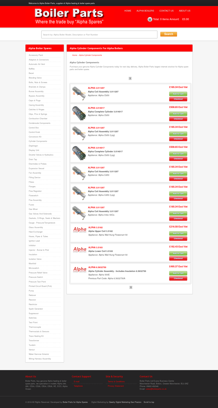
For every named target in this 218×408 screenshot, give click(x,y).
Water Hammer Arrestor (39, 354)
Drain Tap (33, 159)
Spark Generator (36, 308)
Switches (33, 317)
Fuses (31, 204)
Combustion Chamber (38, 118)
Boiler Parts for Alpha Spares (75, 402)
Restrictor (33, 304)
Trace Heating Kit (36, 336)
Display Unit (34, 150)
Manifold (32, 263)
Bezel (31, 73)
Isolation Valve (35, 259)
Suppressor (34, 313)
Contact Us (166, 10)
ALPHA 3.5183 (95, 247)
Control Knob (34, 132)
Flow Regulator (35, 191)
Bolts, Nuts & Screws (38, 82)
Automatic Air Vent (37, 64)
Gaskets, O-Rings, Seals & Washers (44, 218)
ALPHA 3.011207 (96, 87)
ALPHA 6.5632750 (97, 267)
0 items (164, 19)
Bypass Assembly (36, 95)
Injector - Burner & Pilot (39, 250)
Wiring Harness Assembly (40, 358)
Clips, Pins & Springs (38, 114)
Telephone (78, 385)
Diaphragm (33, 145)
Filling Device (34, 177)
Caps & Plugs (35, 100)
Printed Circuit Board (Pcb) (40, 286)
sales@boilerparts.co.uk (156, 388)
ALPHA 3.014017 (96, 107)
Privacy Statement (116, 385)
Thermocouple (35, 327)
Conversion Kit (35, 136)
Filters (31, 182)
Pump (31, 290)
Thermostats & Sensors (39, 331)
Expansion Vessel (36, 168)
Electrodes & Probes (38, 163)
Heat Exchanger (36, 231)
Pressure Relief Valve (38, 272)
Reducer (32, 295)
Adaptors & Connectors (39, 59)
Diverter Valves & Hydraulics (41, 154)
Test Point (33, 322)
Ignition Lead (34, 240)
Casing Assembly (36, 105)
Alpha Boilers (145, 10)
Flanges (32, 186)
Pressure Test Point (37, 281)
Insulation (33, 254)
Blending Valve (35, 77)
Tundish (32, 345)
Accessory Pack (36, 55)
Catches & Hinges (36, 109)
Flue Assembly (35, 200)
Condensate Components (39, 123)
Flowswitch (33, 195)
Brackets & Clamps (37, 86)
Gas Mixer (33, 209)
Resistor (32, 299)
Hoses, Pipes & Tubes (38, 236)
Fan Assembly (35, 172)
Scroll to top (149, 402)
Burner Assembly (36, 91)
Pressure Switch (36, 277)
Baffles (32, 68)
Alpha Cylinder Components (90, 55)
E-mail (76, 381)
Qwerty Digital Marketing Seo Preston (125, 402)
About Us (184, 10)
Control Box (34, 127)
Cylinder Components (38, 141)
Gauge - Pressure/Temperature (42, 222)
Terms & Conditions (116, 381)
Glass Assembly (36, 227)
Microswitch (34, 268)
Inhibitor (32, 245)
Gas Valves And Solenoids (40, 213)
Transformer (34, 340)
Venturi (32, 349)
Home (127, 10)
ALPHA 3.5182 (95, 227)
